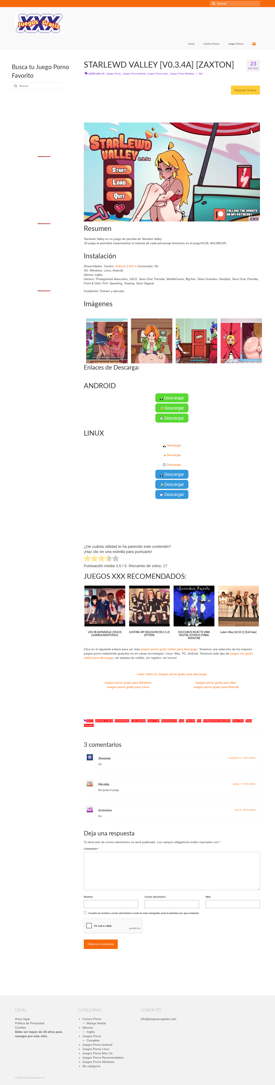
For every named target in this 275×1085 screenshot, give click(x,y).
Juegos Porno (113, 73)
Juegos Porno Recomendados (103, 1057)
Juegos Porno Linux (157, 73)
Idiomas (87, 1027)
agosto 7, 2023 (240, 784)
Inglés (91, 1031)
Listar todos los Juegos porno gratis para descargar (172, 674)
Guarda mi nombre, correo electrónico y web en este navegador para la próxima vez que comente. (144, 913)
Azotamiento (122, 720)
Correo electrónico (155, 897)
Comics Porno (91, 1019)
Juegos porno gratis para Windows (127, 682)
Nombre (88, 897)
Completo (93, 1040)
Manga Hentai (96, 1023)
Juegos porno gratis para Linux (128, 687)
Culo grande (138, 720)
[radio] (87, 559)
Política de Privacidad (29, 1023)
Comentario (91, 848)
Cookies (20, 1027)
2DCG (89, 720)
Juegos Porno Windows (182, 73)
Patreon (120, 266)
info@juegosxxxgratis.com (158, 1019)
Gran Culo (153, 720)
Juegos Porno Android (133, 73)
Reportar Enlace (245, 90)
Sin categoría (91, 1066)
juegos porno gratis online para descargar (169, 649)
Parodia (190, 720)
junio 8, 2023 (241, 810)
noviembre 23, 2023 (238, 758)
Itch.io (133, 266)
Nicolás (103, 784)
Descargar (173, 398)
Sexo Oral (238, 720)
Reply (252, 758)
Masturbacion (169, 720)
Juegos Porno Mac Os (97, 1053)
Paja (181, 720)
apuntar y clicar (104, 720)
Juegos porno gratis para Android (216, 687)
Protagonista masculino (217, 720)
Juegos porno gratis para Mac (216, 682)
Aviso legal (22, 1019)
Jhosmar (104, 758)
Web (208, 897)
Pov (199, 720)
